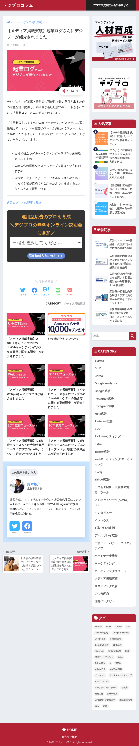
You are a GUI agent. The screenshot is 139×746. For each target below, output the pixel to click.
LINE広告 (117, 645)
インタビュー (103, 512)
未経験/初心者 (126, 700)
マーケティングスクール (110, 571)
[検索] (132, 336)
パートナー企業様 (106, 555)
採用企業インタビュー (105, 700)
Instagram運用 (104, 406)
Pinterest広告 (104, 421)
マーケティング (105, 563)
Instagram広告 (104, 398)
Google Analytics (106, 383)
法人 (97, 706)
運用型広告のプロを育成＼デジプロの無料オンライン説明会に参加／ (46, 224)
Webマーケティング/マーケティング (114, 462)
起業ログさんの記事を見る (24, 202)
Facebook (27, 533)
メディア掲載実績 (74, 303)
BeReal (99, 360)
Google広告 (100, 639)
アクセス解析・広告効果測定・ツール (112, 490)
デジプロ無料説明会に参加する (111, 5)
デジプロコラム (18, 5)
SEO (98, 428)
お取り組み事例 (105, 527)
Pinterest (99, 651)
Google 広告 (103, 391)
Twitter (14, 533)
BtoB (98, 368)
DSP (128, 626)
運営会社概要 (69, 736)
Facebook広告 (101, 633)
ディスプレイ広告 (106, 535)
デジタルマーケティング (120, 675)
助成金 (125, 687)
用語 (105, 706)
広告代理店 (102, 593)
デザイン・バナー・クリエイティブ (113, 546)
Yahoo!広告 (102, 479)
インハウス (102, 520)
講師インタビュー (106, 601)
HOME (71, 730)
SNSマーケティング (108, 436)
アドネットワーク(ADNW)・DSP (113, 502)
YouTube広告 (116, 669)
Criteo (99, 376)
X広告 (98, 472)
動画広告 (99, 693)
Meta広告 (101, 413)
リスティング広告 (106, 586)
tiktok (98, 444)
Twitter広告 (102, 451)
